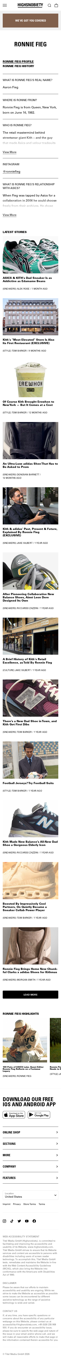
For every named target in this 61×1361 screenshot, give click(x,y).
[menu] (5, 5)
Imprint (6, 1204)
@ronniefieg (11, 171)
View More (9, 152)
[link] (30, 263)
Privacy (17, 1204)
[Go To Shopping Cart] (56, 5)
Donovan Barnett (28, 474)
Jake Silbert (25, 542)
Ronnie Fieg (24, 1076)
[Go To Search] (49, 5)
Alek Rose (23, 288)
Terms (42, 1204)
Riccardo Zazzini (27, 608)
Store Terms (29, 1204)
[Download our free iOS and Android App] (14, 1114)
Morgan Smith (26, 979)
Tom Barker (19, 350)
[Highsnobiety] (30, 5)
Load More (31, 994)
